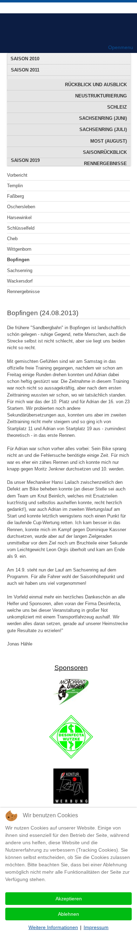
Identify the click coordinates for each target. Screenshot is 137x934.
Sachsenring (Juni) (103, 118)
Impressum (96, 927)
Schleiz (117, 107)
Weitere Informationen (53, 927)
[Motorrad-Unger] (71, 703)
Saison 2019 (25, 160)
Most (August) (108, 141)
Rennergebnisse (23, 291)
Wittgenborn (19, 249)
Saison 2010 (25, 58)
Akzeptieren (69, 898)
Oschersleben (21, 206)
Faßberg (15, 196)
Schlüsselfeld (20, 228)
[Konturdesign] (71, 802)
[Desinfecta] (71, 757)
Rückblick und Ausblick (96, 84)
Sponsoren (71, 667)
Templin (15, 185)
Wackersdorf (20, 281)
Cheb (12, 238)
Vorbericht (17, 175)
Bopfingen (18, 259)
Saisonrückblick (105, 152)
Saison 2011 (25, 70)
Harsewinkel (19, 217)
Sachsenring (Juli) (103, 129)
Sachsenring (19, 270)
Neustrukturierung (101, 96)
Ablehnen (68, 914)
